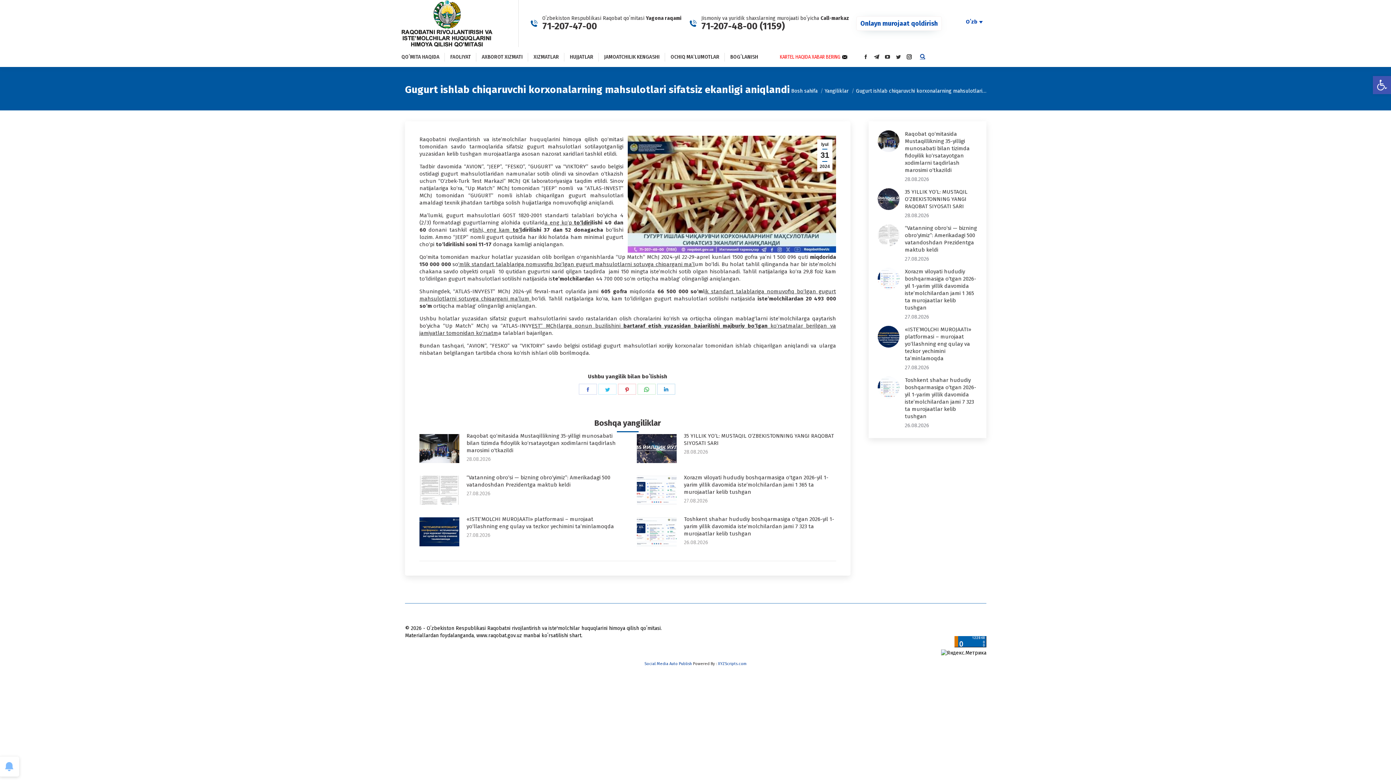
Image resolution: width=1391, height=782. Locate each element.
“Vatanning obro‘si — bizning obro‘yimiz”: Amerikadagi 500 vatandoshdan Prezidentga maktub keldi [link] (538, 481)
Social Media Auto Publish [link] (668, 663)
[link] (1382, 85)
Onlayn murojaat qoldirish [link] (899, 24)
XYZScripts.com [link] (732, 663)
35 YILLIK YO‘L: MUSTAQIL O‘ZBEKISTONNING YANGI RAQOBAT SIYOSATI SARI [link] (759, 439)
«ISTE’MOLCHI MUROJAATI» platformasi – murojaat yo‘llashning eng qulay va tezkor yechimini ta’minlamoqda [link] (540, 523)
